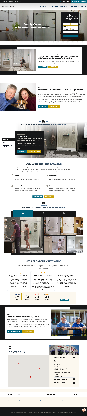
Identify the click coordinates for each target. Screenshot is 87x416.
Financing (16, 1)
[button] (18, 364)
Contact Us (21, 1)
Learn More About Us (54, 106)
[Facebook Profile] (74, 394)
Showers (42, 6)
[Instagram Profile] (78, 394)
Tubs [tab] (64, 215)
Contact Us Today (38, 196)
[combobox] (70, 32)
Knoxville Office (59, 383)
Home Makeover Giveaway (79, 1)
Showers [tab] (5, 139)
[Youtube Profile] (76, 394)
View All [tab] (23, 215)
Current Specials (48, 196)
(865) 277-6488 (51, 394)
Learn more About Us (28, 331)
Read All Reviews (64, 299)
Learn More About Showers (34, 151)
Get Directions (57, 364)
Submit (70, 35)
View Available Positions (15, 331)
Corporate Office (59, 357)
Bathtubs (74, 6)
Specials (11, 1)
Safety (83, 6)
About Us (5, 1)
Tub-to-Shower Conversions (58, 6)
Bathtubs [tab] (5, 142)
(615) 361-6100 (58, 376)
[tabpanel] (51, 140)
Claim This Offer (42, 66)
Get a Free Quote (53, 66)
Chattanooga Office (60, 379)
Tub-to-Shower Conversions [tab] (7, 146)
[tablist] (8, 142)
